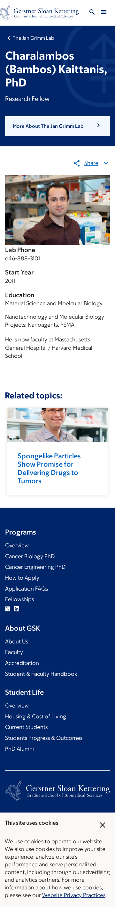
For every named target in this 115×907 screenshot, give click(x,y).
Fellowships (19, 599)
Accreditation (22, 663)
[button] (57, 126)
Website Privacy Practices (73, 895)
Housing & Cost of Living (35, 716)
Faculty (14, 652)
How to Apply (22, 578)
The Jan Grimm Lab (33, 38)
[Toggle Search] (92, 13)
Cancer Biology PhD (30, 556)
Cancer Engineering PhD (35, 567)
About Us (16, 641)
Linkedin (16, 608)
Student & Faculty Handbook (41, 674)
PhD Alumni (19, 749)
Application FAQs (26, 588)
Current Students (26, 727)
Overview (17, 545)
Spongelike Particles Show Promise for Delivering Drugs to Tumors (49, 468)
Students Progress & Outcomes (43, 738)
